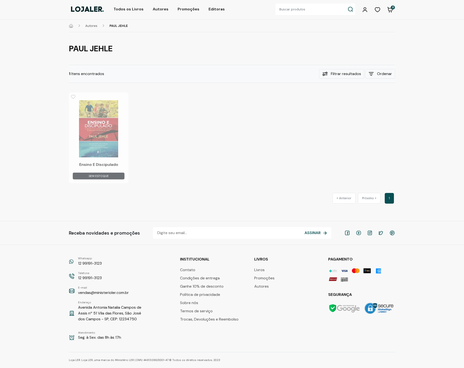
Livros (259, 269)
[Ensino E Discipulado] (98, 128)
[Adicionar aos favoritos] (73, 96)
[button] (365, 9)
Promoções (188, 9)
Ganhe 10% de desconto (202, 286)
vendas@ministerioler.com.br (103, 290)
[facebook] (347, 233)
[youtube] (358, 233)
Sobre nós (189, 302)
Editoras (217, 9)
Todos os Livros (129, 9)
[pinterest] (392, 233)
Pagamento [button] (341, 259)
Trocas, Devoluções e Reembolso (209, 319)
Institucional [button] (195, 259)
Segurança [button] (340, 294)
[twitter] (381, 233)
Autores (160, 9)
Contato (187, 269)
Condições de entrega (200, 278)
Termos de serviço (196, 311)
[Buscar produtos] (350, 9)
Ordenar (384, 73)
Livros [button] (261, 259)
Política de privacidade (200, 294)
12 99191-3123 (90, 261)
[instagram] (369, 233)
